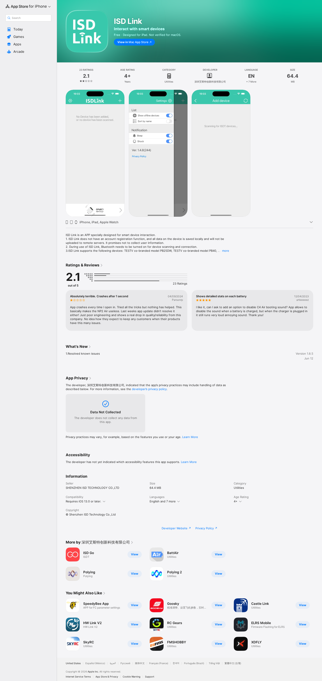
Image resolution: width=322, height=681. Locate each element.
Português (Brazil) (194, 663)
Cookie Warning (131, 677)
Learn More (190, 437)
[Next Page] (318, 310)
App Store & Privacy (107, 677)
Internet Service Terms (78, 677)
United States (73, 663)
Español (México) (95, 663)
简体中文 (140, 663)
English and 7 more (163, 501)
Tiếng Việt (214, 663)
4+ (235, 501)
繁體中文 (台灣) (233, 663)
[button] (28, 29)
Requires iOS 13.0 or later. (83, 501)
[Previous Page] (61, 310)
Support (149, 677)
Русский (125, 663)
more (225, 250)
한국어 (176, 663)
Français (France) (158, 663)
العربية (113, 663)
